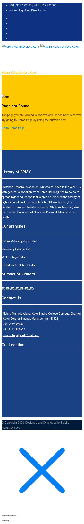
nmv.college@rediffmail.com (27, 10)
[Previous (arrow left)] (3, 520)
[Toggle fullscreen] (11, 515)
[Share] (7, 515)
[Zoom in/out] (14, 515)
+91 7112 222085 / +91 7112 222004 (32, 5)
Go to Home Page (13, 128)
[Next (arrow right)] (7, 520)
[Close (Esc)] (3, 515)
